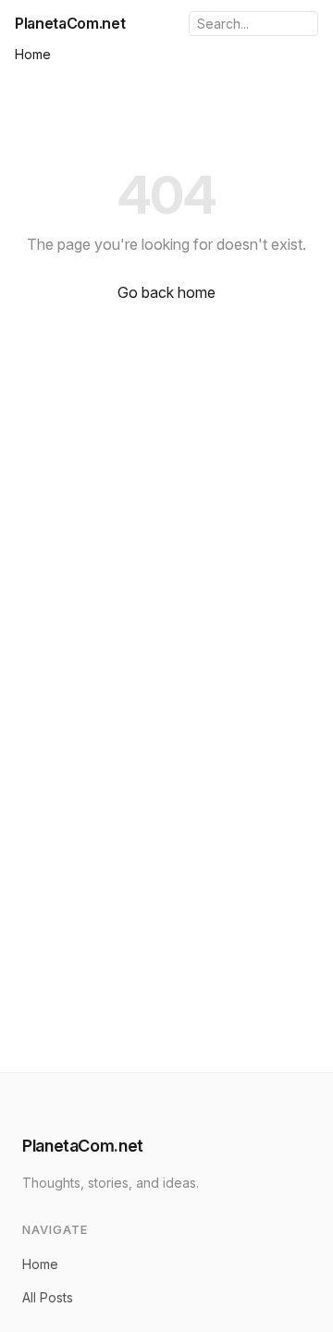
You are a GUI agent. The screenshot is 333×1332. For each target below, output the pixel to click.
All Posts (47, 1297)
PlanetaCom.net (70, 23)
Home (33, 54)
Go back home (166, 292)
